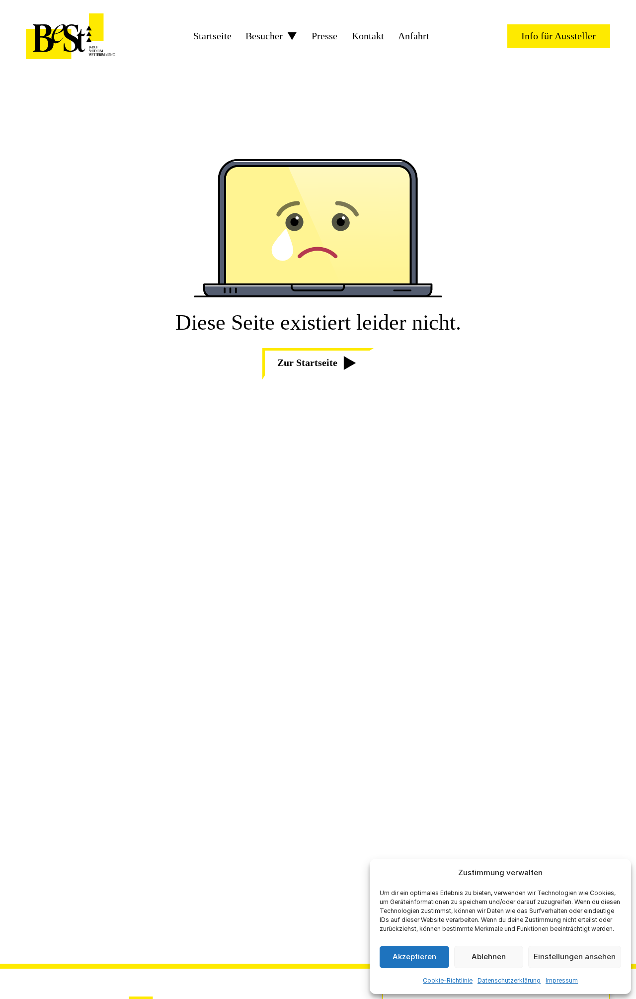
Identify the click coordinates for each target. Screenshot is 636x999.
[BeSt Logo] (70, 36)
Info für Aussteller (558, 36)
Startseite (212, 36)
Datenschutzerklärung (509, 980)
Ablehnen (489, 956)
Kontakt (368, 36)
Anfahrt (413, 36)
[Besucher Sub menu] (292, 36)
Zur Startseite (307, 363)
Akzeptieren (414, 956)
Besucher (264, 36)
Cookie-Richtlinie (448, 980)
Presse (324, 36)
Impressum (562, 980)
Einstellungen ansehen (575, 956)
